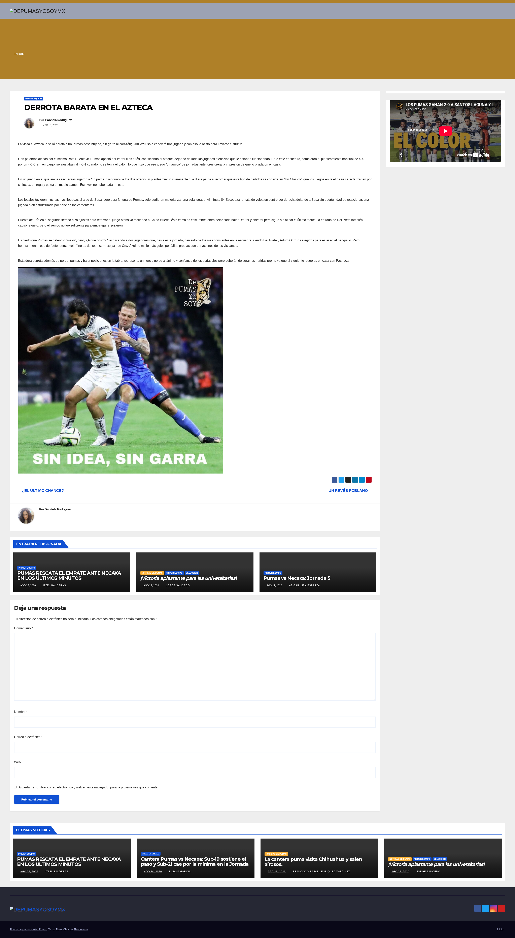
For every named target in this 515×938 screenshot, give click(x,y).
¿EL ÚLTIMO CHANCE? (42, 490)
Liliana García (179, 871)
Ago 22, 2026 (400, 871)
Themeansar (81, 929)
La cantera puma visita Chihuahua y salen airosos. (313, 861)
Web (17, 762)
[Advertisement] (268, 49)
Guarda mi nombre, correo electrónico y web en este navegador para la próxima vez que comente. (88, 787)
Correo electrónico (28, 737)
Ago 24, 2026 (153, 871)
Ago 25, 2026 (29, 871)
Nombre (21, 712)
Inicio (19, 54)
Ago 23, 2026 (277, 871)
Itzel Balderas (54, 585)
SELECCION (192, 573)
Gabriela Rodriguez (58, 120)
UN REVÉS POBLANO (349, 490)
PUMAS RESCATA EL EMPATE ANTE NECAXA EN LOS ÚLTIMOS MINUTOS (69, 575)
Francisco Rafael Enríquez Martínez (321, 871)
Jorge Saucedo (177, 585)
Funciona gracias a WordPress (28, 929)
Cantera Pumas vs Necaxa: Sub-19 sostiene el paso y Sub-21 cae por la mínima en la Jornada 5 (195, 864)
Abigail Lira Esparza (304, 585)
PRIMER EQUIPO (33, 98)
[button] (502, 49)
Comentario (23, 628)
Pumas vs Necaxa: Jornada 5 (297, 578)
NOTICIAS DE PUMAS (152, 573)
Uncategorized (150, 854)
